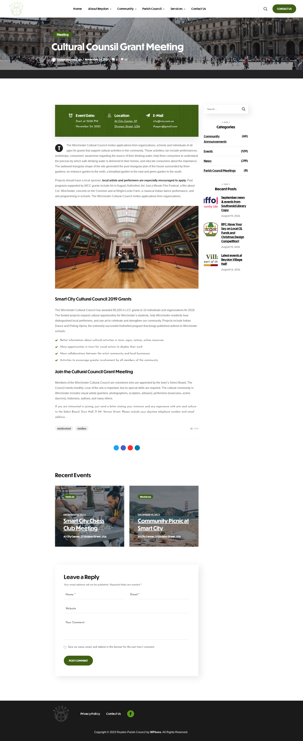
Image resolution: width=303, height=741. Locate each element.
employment (64, 428)
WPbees (155, 732)
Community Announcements (215, 138)
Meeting (63, 34)
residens (81, 428)
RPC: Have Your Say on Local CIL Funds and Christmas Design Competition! (232, 232)
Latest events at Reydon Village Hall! (231, 259)
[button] (265, 9)
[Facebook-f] (130, 713)
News (207, 161)
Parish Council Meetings (220, 170)
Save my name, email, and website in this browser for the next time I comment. (111, 647)
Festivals (70, 496)
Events (208, 151)
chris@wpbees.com (69, 59)
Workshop (145, 496)
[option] (89, 516)
